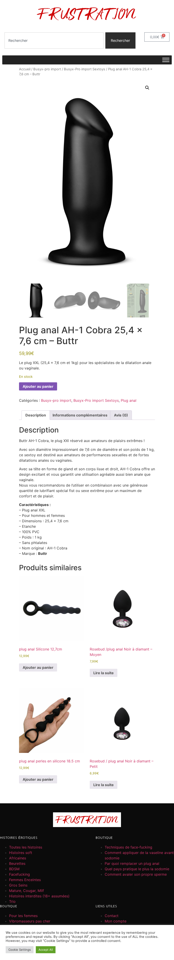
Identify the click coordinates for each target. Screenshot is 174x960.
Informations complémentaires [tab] (80, 415)
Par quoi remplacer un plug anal (132, 863)
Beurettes (17, 863)
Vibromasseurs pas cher (29, 921)
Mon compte (115, 921)
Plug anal (128, 400)
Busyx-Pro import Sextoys (84, 69)
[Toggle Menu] (165, 60)
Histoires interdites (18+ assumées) (39, 896)
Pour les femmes (23, 915)
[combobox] (54, 40)
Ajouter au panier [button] (38, 667)
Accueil (24, 69)
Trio (12, 901)
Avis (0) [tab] (121, 415)
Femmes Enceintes (25, 879)
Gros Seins (18, 885)
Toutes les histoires (25, 847)
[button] (147, 88)
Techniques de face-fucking (128, 847)
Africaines (17, 858)
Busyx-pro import (47, 69)
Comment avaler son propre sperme (136, 874)
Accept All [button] (46, 949)
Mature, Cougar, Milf (26, 890)
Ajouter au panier (38, 386)
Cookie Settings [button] (19, 949)
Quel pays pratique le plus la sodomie (137, 869)
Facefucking (19, 874)
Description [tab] (35, 415)
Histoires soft (20, 852)
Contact (111, 915)
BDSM (14, 869)
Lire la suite (103, 673)
